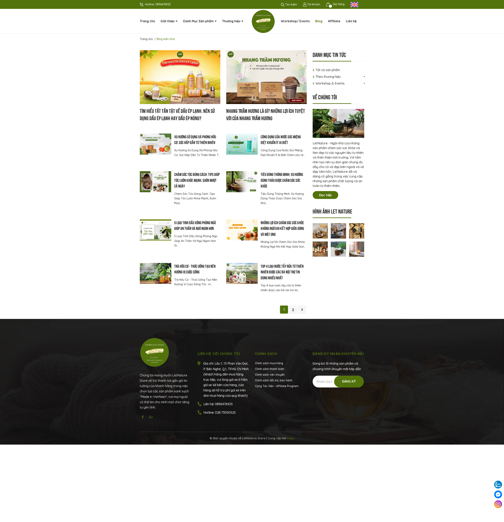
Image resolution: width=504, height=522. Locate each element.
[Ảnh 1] (320, 230)
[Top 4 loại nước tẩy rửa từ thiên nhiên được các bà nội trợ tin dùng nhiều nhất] (242, 273)
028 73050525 (225, 412)
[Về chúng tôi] (338, 123)
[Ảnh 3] (356, 230)
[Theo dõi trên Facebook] (143, 417)
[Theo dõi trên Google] (151, 417)
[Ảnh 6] (356, 249)
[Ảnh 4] (320, 249)
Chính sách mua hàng (269, 363)
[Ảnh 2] (338, 230)
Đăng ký (349, 381)
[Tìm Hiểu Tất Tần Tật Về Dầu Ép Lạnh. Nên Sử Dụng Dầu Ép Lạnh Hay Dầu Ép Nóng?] (180, 77)
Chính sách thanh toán (269, 369)
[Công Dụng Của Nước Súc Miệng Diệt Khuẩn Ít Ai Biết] (242, 144)
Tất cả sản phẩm (328, 70)
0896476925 (163, 4)
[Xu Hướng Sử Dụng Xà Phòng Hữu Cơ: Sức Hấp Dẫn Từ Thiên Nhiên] (155, 144)
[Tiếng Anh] (354, 4)
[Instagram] (498, 504)
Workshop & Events (330, 83)
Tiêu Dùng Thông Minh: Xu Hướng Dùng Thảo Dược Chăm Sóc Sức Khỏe (282, 179)
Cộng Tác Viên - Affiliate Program (276, 386)
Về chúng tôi (325, 96)
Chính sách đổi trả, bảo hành (273, 380)
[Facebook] (498, 494)
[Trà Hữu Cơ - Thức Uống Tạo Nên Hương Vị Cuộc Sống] (155, 273)
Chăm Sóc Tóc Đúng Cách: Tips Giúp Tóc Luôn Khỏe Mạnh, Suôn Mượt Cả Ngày (197, 179)
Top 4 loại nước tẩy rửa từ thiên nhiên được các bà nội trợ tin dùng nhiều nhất (282, 271)
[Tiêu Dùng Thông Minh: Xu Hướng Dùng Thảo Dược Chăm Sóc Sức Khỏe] (242, 181)
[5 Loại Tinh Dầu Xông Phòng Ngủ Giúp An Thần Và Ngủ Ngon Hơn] (155, 230)
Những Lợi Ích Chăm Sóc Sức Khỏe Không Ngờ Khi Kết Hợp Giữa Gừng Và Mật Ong (282, 228)
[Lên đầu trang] (498, 514)
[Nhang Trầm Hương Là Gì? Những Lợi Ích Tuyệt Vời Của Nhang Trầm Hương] (266, 77)
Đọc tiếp (325, 195)
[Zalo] (498, 485)
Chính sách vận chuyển (270, 374)
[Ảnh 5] (338, 249)
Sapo (290, 438)
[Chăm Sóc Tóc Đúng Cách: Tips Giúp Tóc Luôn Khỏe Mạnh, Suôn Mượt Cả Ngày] (155, 181)
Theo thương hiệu (328, 77)
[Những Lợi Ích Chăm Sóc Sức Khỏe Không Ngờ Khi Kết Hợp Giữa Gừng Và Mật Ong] (242, 230)
